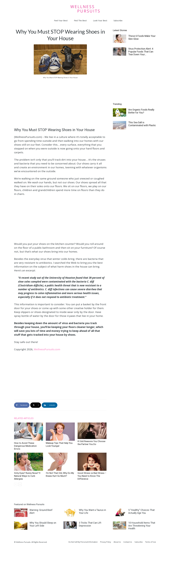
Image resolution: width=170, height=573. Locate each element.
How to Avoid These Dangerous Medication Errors (25, 446)
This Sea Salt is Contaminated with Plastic (142, 124)
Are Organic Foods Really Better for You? (141, 111)
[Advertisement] (60, 101)
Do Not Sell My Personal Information (83, 542)
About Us (117, 542)
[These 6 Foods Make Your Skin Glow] (119, 39)
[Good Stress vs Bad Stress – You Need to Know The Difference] (92, 462)
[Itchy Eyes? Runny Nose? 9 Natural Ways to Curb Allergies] (28, 462)
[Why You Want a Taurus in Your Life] (70, 513)
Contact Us (127, 542)
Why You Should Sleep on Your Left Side (42, 524)
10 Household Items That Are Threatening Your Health (141, 525)
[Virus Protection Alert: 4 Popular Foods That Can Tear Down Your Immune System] (119, 51)
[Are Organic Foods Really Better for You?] (119, 112)
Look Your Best (100, 20)
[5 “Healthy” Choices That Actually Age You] (119, 512)
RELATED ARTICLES (23, 418)
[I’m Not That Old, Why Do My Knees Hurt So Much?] (60, 462)
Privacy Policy (105, 542)
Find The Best (80, 20)
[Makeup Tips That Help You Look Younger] (60, 432)
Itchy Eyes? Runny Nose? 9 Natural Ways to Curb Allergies (27, 476)
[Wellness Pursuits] (85, 8)
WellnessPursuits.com (47, 349)
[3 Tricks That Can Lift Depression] (70, 525)
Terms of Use (150, 542)
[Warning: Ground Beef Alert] (20, 513)
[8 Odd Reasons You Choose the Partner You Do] (92, 431)
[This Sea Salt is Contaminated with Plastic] (119, 125)
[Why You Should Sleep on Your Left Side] (20, 525)
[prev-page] (15, 484)
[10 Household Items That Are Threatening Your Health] (119, 525)
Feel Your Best (61, 20)
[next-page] (20, 484)
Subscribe (118, 20)
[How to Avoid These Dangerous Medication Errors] (28, 432)
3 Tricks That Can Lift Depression (90, 524)
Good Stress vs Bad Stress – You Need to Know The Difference (92, 476)
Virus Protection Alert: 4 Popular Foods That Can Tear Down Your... (140, 51)
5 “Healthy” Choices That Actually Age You (141, 511)
